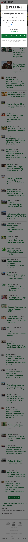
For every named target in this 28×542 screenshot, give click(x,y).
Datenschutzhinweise (6, 53)
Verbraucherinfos (5, 50)
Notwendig (14, 25)
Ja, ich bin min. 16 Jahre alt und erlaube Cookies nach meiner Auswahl (14, 41)
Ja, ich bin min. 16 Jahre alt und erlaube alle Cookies (14, 36)
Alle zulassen (15, 29)
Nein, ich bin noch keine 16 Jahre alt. (14, 44)
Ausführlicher (14, 31)
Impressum (3, 48)
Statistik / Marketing (14, 27)
